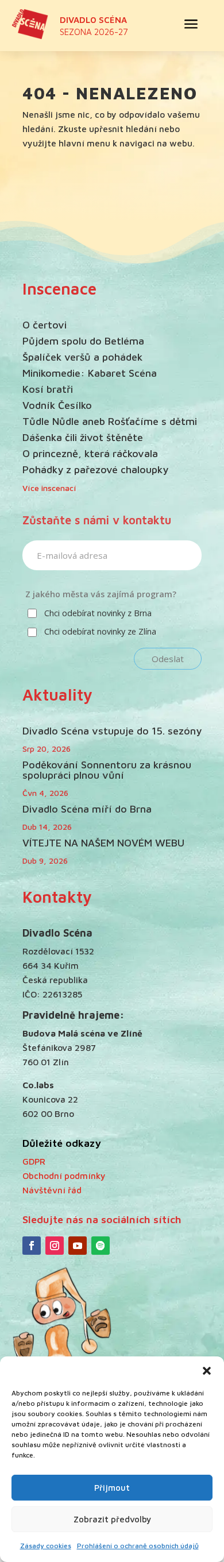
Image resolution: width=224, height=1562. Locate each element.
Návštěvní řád (52, 1190)
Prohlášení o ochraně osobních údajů (138, 1545)
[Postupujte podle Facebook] (31, 1245)
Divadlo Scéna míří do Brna (87, 809)
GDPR (33, 1161)
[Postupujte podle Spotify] (100, 1245)
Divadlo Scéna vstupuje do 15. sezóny (112, 731)
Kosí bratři (47, 389)
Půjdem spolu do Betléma (83, 341)
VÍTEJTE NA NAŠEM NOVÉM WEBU (103, 843)
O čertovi (44, 325)
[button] (207, 1371)
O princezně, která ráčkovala (90, 453)
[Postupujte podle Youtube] (77, 1245)
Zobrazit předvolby (112, 1519)
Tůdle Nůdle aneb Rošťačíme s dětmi (109, 421)
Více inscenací (49, 488)
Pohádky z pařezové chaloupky (95, 469)
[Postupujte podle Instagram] (54, 1245)
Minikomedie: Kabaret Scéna (89, 373)
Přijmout (112, 1488)
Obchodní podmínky (64, 1175)
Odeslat (168, 658)
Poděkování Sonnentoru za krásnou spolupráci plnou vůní (106, 770)
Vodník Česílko (57, 405)
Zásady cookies (45, 1545)
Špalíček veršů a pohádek (82, 357)
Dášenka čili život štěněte (82, 437)
